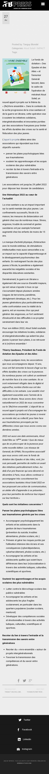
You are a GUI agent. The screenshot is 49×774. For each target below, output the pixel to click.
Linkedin (27, 739)
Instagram (27, 749)
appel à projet (11, 139)
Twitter (27, 719)
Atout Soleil (29, 48)
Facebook (27, 729)
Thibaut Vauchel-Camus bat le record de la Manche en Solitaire (14, 690)
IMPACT (41, 48)
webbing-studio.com (24, 763)
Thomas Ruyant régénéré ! (37, 690)
